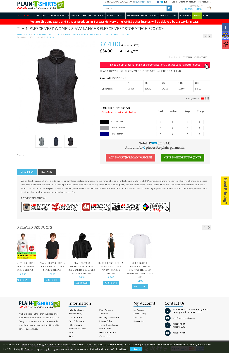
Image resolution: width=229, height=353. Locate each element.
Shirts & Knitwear (169, 15)
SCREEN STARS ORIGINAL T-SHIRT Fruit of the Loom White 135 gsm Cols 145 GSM (140, 270)
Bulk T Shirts (105, 328)
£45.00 (198, 88)
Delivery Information (109, 317)
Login (174, 1)
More (205, 15)
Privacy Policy (105, 321)
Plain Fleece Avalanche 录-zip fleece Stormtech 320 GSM (192, 29)
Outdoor (120, 15)
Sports (109, 15)
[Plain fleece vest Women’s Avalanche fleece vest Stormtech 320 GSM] (42, 141)
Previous (204, 227)
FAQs (71, 332)
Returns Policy (75, 313)
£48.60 (165, 88)
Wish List (138, 317)
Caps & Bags (99, 15)
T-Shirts (37, 15)
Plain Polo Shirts (76, 321)
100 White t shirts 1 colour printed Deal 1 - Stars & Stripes (23, 266)
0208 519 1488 (178, 324)
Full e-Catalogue (76, 309)
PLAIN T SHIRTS (23, 34)
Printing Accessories (81, 15)
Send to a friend (171, 71)
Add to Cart (23, 280)
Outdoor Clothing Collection (47, 34)
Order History (140, 313)
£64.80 (181, 88)
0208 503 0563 (178, 327)
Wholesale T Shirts (77, 328)
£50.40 (148, 88)
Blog (71, 336)
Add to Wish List (113, 71)
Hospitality (185, 15)
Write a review (200, 57)
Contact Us (104, 336)
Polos (46, 15)
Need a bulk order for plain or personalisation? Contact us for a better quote (155, 64)
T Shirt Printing (75, 324)
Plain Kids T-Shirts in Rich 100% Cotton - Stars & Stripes (52, 266)
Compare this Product (141, 71)
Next (209, 227)
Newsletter (139, 321)
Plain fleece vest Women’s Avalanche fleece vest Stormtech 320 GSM (97, 34)
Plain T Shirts (24, 15)
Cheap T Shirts (75, 317)
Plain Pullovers (106, 309)
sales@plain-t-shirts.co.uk (183, 318)
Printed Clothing (149, 15)
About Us (103, 313)
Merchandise (132, 15)
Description (27, 171)
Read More (122, 349)
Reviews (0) (46, 171)
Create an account (187, 1)
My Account (139, 309)
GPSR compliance (107, 332)
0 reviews (187, 57)
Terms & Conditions (108, 324)
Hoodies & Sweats (60, 15)
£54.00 (131, 88)
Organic (197, 15)
